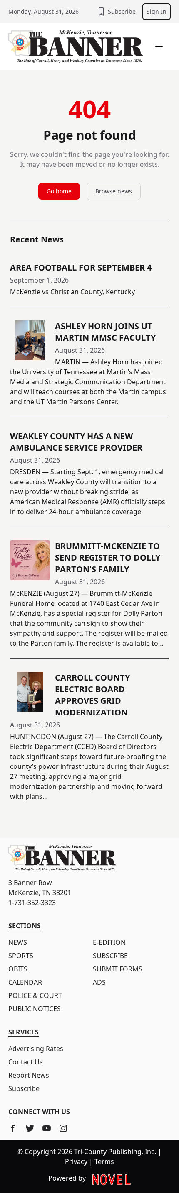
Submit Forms (117, 968)
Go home (59, 191)
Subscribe (122, 11)
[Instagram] (63, 1128)
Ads (99, 982)
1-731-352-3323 (32, 902)
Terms (104, 1161)
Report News (28, 1075)
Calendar (25, 982)
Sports (20, 955)
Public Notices (34, 1008)
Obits (17, 968)
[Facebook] (13, 1128)
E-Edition (109, 942)
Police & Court (35, 995)
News (17, 942)
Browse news (113, 191)
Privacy (76, 1161)
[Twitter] (30, 1128)
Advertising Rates (35, 1048)
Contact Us (25, 1061)
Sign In (157, 11)
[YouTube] (47, 1128)
